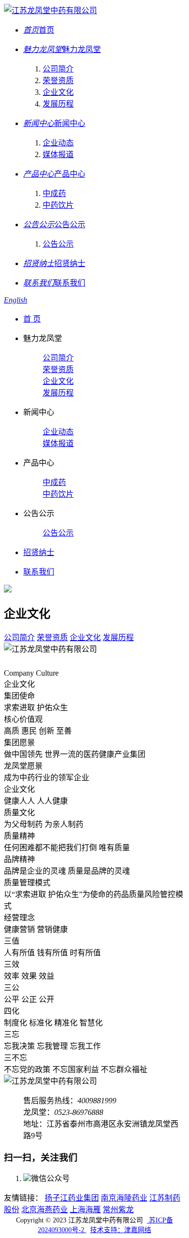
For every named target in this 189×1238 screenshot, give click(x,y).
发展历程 (58, 104)
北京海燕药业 (44, 1209)
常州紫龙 (118, 1209)
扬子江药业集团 (72, 1198)
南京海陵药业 (124, 1198)
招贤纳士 (38, 552)
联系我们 (38, 572)
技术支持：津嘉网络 (120, 1230)
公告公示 (58, 244)
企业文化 (58, 92)
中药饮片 (58, 205)
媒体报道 (58, 154)
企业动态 (58, 143)
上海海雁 (85, 1209)
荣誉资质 (58, 80)
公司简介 (58, 69)
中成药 (54, 193)
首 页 (32, 319)
